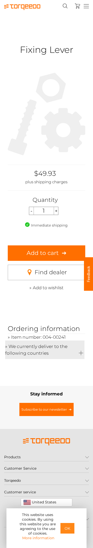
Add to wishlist (48, 287)
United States (43, 502)
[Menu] (86, 6)
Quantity (45, 199)
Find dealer (51, 272)
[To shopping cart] (77, 6)
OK (67, 528)
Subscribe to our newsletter (44, 409)
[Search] (65, 6)
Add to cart (43, 253)
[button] (88, 274)
